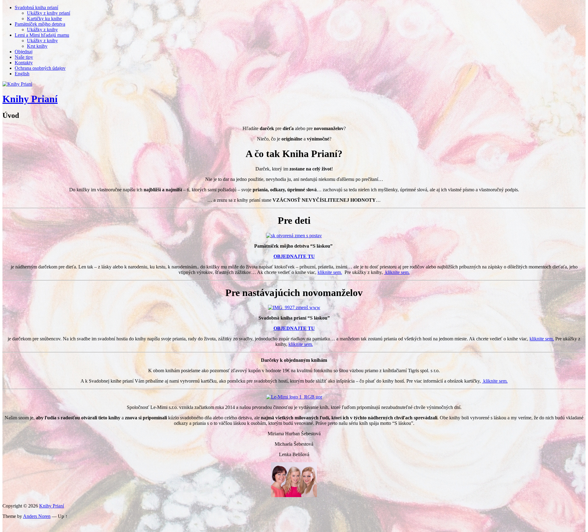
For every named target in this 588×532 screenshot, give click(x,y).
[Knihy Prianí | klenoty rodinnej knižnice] (17, 84)
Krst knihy (37, 46)
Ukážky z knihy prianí (48, 13)
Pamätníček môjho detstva (40, 24)
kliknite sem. (330, 272)
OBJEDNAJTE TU (294, 256)
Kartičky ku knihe (44, 18)
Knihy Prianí (30, 98)
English (22, 73)
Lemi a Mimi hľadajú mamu (42, 35)
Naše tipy (24, 57)
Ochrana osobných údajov (40, 68)
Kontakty (24, 62)
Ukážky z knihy (42, 29)
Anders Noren (37, 516)
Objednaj (23, 51)
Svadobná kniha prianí (36, 7)
